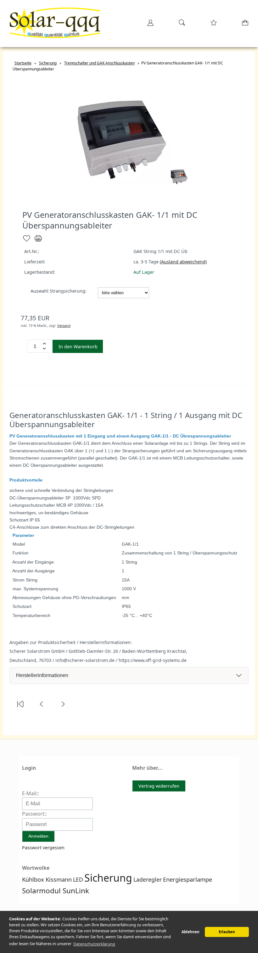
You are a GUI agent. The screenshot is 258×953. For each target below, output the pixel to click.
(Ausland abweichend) (183, 262)
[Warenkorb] (244, 25)
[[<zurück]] (41, 708)
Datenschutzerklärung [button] (94, 944)
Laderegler (147, 879)
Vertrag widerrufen (158, 786)
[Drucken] (38, 241)
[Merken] (26, 241)
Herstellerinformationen (42, 675)
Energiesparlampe (187, 879)
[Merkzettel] (211, 25)
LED (78, 879)
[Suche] (180, 25)
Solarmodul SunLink (55, 890)
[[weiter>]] (63, 708)
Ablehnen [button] (190, 931)
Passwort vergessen (43, 848)
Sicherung (108, 877)
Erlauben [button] (227, 931)
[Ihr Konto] (148, 25)
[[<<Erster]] (20, 708)
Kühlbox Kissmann (47, 879)
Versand (63, 325)
